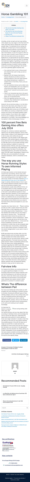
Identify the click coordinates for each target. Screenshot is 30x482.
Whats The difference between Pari (14, 36)
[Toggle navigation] (27, 5)
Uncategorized (24, 21)
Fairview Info (8, 34)
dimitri (16, 21)
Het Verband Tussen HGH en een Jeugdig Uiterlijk (12, 414)
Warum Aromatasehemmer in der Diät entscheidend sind (14, 419)
